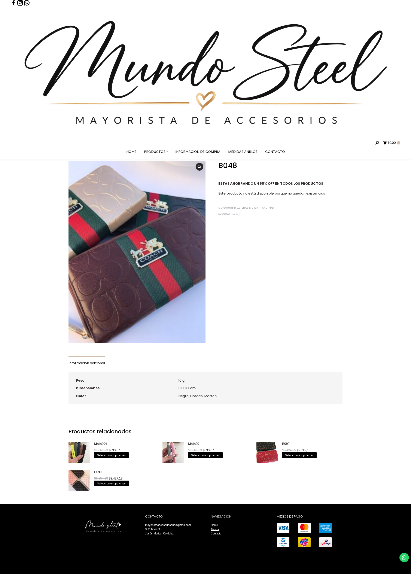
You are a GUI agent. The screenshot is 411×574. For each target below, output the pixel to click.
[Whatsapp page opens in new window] (27, 3)
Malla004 (100, 444)
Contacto (216, 533)
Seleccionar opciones (111, 455)
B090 (97, 472)
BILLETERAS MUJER (246, 208)
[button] (199, 167)
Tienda (215, 529)
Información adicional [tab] (86, 363)
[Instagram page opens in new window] (20, 3)
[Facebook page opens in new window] (13, 3)
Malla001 (194, 444)
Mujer (235, 214)
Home (214, 525)
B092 (285, 444)
